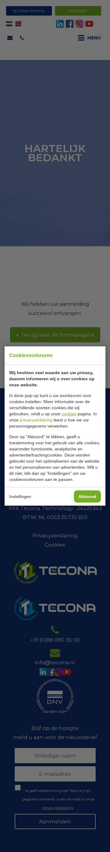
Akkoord (87, 496)
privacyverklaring (36, 419)
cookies (69, 413)
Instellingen (20, 496)
